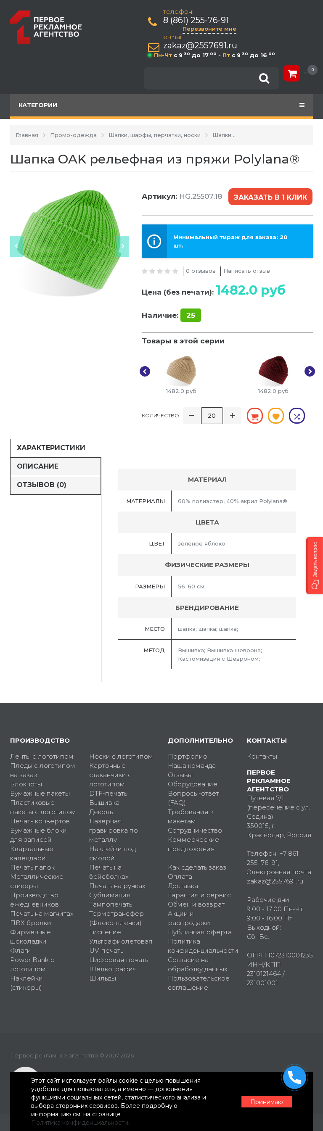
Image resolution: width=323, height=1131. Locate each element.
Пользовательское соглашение (199, 982)
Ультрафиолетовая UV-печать (121, 945)
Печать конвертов (40, 821)
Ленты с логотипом (42, 756)
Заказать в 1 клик (270, 197)
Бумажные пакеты (40, 793)
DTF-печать (108, 793)
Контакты (262, 756)
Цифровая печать (118, 960)
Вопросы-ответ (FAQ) (193, 798)
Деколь (101, 812)
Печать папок (32, 867)
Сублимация (110, 895)
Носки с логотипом (121, 756)
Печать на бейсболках (109, 872)
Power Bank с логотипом (32, 964)
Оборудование (192, 784)
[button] (314, 565)
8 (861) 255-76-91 (196, 20)
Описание (37, 466)
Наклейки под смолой (112, 853)
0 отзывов (201, 270)
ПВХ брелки (30, 923)
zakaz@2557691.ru (200, 45)
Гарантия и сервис (199, 895)
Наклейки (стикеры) (26, 982)
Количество (160, 415)
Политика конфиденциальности (201, 945)
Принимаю (266, 1102)
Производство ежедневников (34, 899)
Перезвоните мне (209, 28)
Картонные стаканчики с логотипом (110, 775)
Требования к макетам (191, 816)
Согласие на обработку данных (198, 964)
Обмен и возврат (196, 904)
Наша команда (192, 766)
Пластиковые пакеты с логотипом (43, 807)
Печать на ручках (117, 886)
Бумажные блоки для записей (38, 835)
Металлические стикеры (37, 881)
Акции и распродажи (189, 918)
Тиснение (105, 932)
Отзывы (180, 775)
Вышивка (104, 803)
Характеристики (51, 448)
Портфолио (187, 756)
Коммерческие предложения (193, 844)
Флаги (20, 950)
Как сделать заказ (197, 867)
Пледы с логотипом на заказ (42, 770)
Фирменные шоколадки (30, 936)
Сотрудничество (195, 830)
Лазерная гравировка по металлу (113, 830)
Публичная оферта (200, 932)
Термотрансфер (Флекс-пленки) (116, 918)
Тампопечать (110, 904)
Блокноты (26, 784)
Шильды (102, 978)
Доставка (183, 886)
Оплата (180, 877)
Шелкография (113, 969)
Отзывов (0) (41, 485)
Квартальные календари (31, 853)
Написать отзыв (246, 270)
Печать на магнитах (42, 913)
